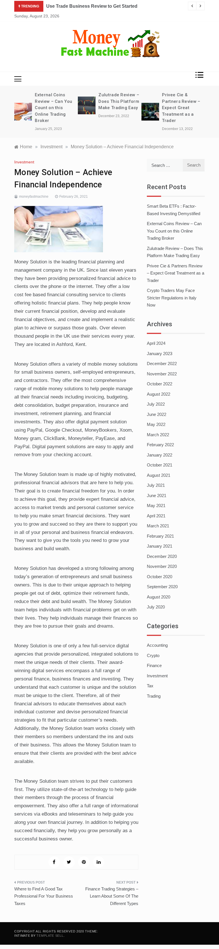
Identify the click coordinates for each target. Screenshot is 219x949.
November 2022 (162, 373)
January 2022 (159, 455)
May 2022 (156, 424)
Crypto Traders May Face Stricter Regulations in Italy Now (171, 297)
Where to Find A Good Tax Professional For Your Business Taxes (43, 896)
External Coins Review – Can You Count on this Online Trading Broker (53, 107)
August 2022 (158, 394)
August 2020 (158, 596)
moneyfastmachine (33, 197)
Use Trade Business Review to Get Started (91, 6)
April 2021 (156, 515)
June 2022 (156, 414)
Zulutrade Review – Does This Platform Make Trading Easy (118, 101)
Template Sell (49, 935)
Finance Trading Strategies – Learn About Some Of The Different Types (111, 896)
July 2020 (156, 606)
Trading (154, 696)
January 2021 (159, 546)
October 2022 (159, 383)
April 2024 (156, 343)
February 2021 (160, 536)
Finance (154, 665)
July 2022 (156, 404)
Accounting (157, 645)
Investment (24, 162)
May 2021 (156, 505)
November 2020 (162, 566)
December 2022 (162, 363)
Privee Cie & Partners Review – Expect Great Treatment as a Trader (181, 107)
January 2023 (159, 353)
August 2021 (158, 475)
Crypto (153, 655)
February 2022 (160, 444)
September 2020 (162, 586)
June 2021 (156, 495)
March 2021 (158, 525)
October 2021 (159, 465)
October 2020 (159, 576)
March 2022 (158, 434)
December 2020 (162, 556)
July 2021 (156, 485)
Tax (150, 685)
